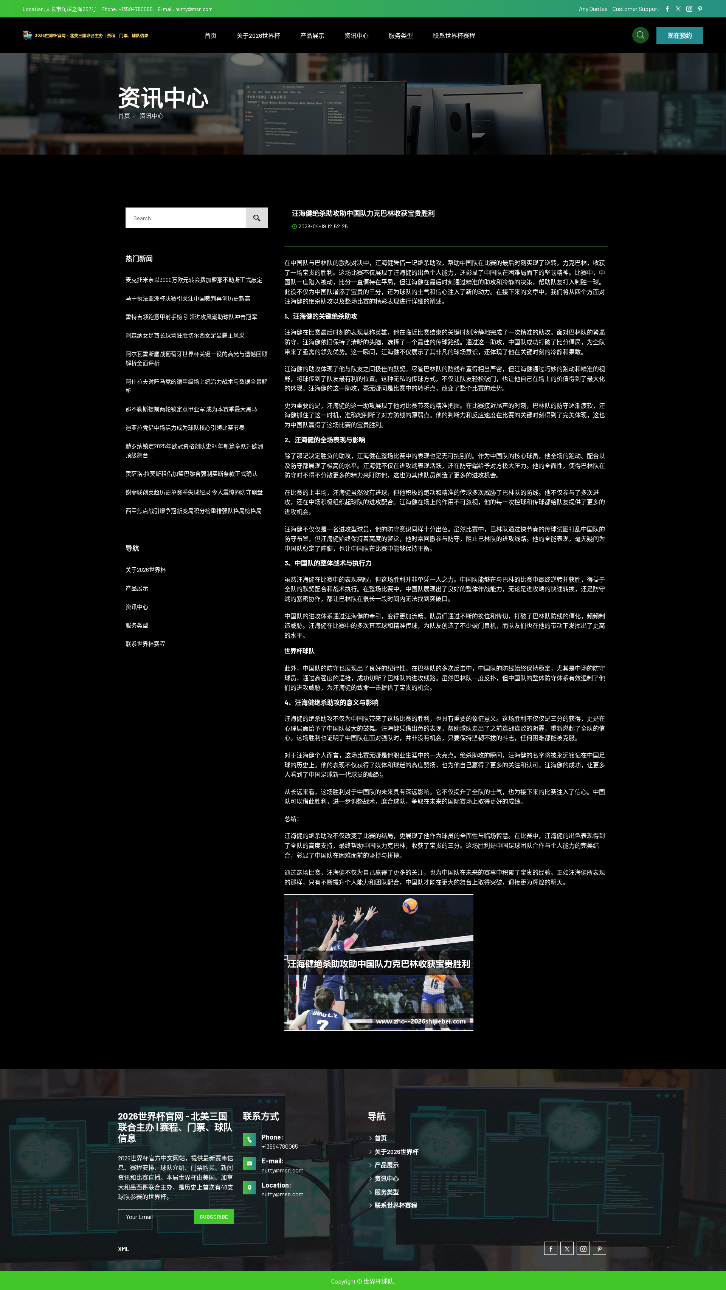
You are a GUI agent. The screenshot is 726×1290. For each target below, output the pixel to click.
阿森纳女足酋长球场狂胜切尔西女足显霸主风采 (185, 335)
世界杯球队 (378, 1281)
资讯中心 (356, 35)
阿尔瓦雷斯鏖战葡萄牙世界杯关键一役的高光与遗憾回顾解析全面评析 (196, 358)
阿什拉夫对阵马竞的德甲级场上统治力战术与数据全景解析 (196, 386)
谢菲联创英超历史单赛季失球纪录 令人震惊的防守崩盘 (194, 492)
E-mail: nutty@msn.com (185, 9)
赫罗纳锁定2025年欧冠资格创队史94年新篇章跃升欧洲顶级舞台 (194, 450)
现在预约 (680, 35)
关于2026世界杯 (258, 35)
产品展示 (312, 35)
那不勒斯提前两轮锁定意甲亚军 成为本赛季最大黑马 (191, 409)
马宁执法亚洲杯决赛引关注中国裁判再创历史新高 (188, 298)
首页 (211, 35)
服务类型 (401, 35)
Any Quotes (594, 8)
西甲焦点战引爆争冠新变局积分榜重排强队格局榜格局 (194, 510)
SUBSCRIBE (214, 1216)
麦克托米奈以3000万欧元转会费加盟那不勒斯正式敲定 (194, 279)
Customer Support (636, 8)
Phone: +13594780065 (127, 9)
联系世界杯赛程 (454, 35)
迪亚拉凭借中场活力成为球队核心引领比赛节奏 (185, 427)
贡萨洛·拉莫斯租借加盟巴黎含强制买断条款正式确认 (192, 473)
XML (123, 1248)
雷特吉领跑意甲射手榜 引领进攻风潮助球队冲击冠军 (191, 316)
